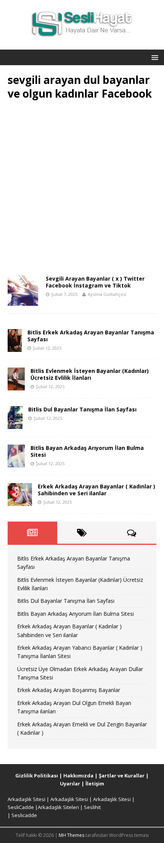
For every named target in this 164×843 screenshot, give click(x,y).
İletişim (94, 783)
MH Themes (71, 835)
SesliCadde (21, 807)
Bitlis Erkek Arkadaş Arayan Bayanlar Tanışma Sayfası (90, 336)
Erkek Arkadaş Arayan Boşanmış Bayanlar (68, 690)
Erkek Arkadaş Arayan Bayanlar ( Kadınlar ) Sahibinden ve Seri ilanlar (96, 490)
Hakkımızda (78, 775)
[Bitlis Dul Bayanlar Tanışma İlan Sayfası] (15, 424)
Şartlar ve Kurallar (122, 775)
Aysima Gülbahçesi (107, 294)
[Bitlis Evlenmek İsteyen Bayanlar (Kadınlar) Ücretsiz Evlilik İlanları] (16, 385)
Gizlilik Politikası (36, 775)
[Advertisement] (82, 190)
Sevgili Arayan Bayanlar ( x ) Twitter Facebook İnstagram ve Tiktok (95, 282)
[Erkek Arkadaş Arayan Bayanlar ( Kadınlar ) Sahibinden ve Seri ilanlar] (20, 501)
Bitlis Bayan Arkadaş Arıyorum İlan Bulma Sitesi (87, 451)
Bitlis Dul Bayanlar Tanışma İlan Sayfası (82, 409)
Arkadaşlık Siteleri (58, 807)
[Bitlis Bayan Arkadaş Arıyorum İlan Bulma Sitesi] (16, 462)
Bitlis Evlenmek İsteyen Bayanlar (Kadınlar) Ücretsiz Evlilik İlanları (90, 374)
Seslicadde (24, 815)
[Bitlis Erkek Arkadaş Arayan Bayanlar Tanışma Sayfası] (15, 347)
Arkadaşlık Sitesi (26, 799)
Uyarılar (70, 783)
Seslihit (92, 807)
